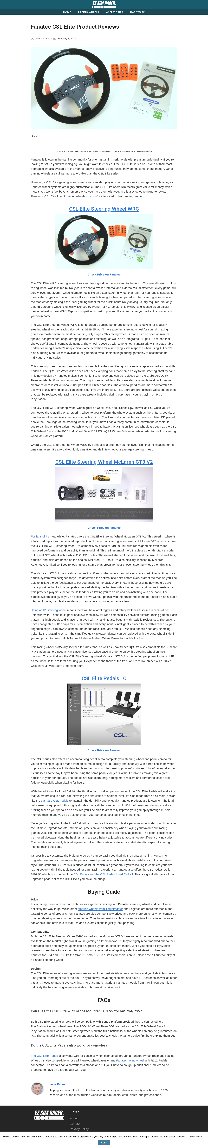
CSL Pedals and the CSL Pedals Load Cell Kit (103, 874)
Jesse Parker (42, 38)
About (74, 1118)
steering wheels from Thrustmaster (100, 909)
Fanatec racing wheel (130, 1060)
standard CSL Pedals (54, 800)
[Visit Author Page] (37, 1088)
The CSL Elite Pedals (44, 1055)
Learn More (195, 1136)
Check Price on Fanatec (104, 274)
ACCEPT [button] (104, 1142)
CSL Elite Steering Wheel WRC (104, 209)
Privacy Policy (79, 1129)
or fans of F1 (41, 536)
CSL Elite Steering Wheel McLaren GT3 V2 (104, 462)
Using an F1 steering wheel (48, 610)
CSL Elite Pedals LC (104, 678)
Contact (75, 1123)
